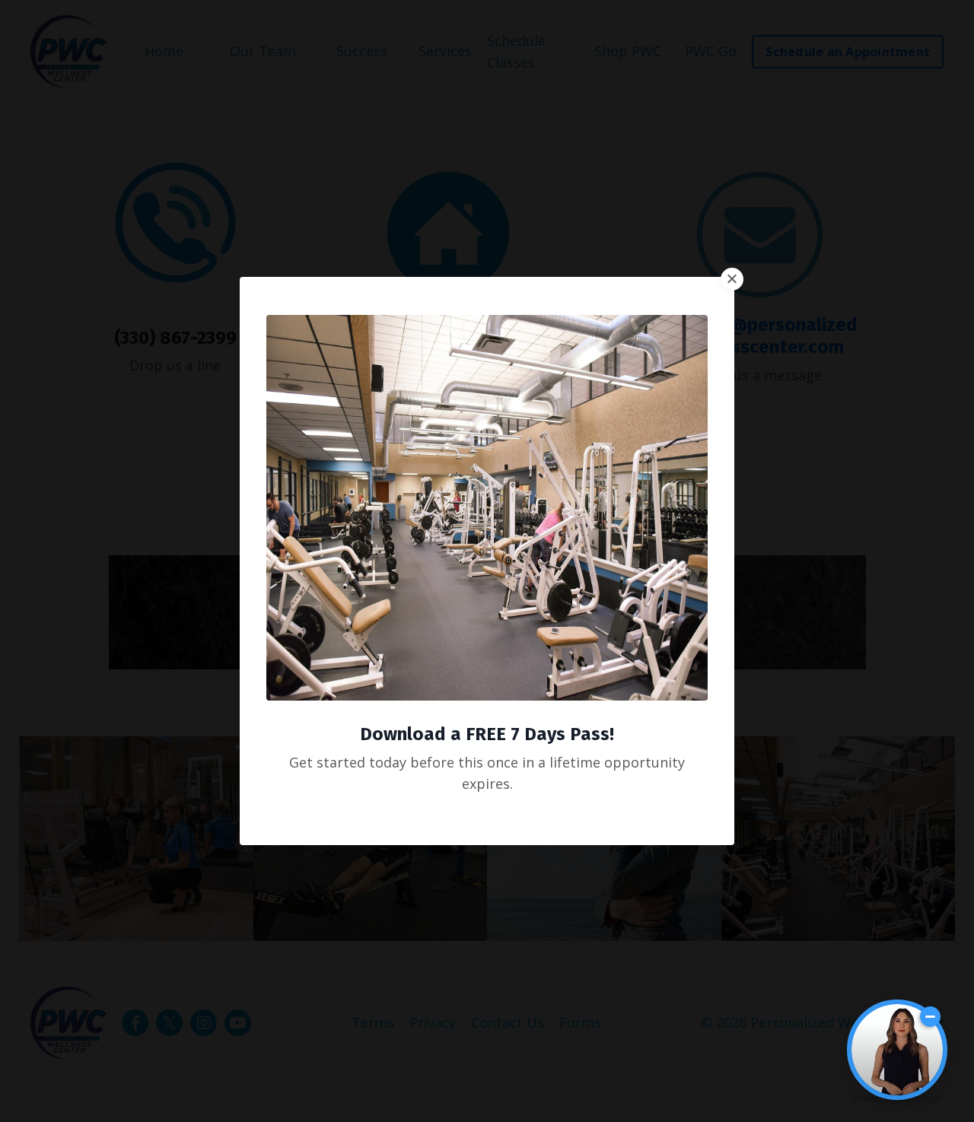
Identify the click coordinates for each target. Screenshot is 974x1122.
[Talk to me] (897, 1050)
